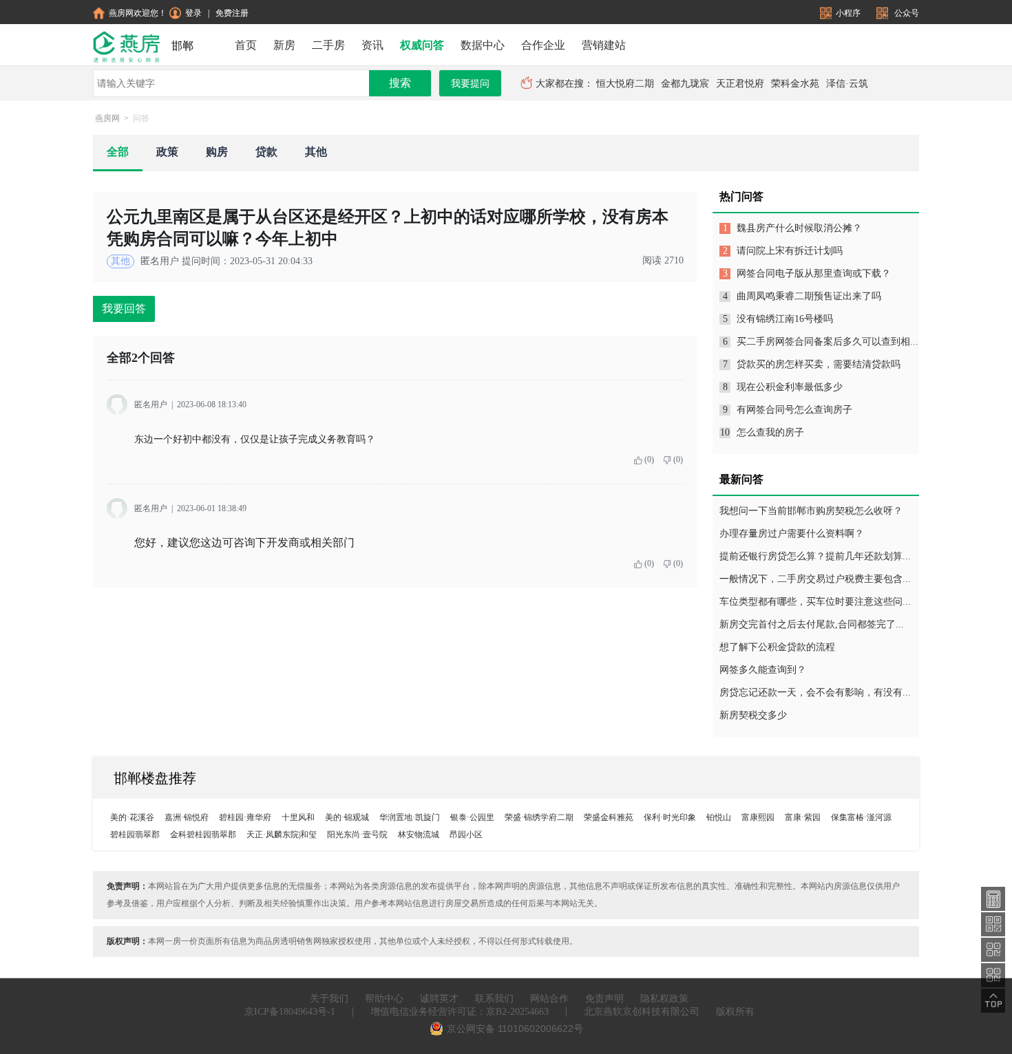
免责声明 (604, 998)
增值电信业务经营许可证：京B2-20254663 (459, 1012)
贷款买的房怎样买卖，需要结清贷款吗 (818, 364)
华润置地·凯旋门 (409, 817)
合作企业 (543, 45)
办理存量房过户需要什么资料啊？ (791, 533)
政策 (167, 152)
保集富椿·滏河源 (861, 817)
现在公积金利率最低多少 (790, 387)
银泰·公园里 (472, 817)
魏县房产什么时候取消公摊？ (799, 228)
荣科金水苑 (795, 83)
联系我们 (494, 998)
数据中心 (483, 45)
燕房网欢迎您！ (138, 13)
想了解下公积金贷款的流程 (777, 647)
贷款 (266, 152)
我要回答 (124, 308)
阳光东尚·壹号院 (357, 834)
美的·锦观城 (347, 817)
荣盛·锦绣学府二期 (539, 817)
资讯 (372, 45)
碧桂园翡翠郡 (135, 834)
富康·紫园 (803, 817)
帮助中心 (384, 998)
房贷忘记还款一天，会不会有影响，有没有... (815, 692)
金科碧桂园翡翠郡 (203, 834)
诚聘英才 (439, 998)
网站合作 (549, 998)
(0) (649, 459)
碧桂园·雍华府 (245, 817)
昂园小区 (466, 834)
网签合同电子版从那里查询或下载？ (814, 273)
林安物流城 (418, 834)
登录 (193, 13)
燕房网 (107, 118)
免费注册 (232, 13)
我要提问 (470, 83)
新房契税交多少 (753, 715)
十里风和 (298, 817)
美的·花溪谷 (132, 817)
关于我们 (329, 998)
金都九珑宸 (685, 83)
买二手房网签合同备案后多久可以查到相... (827, 341)
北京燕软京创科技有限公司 (641, 1012)
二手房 (328, 45)
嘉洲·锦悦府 (187, 817)
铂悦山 (718, 817)
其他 (316, 152)
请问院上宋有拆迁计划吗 (790, 251)
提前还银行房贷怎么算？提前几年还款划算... (815, 556)
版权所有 (735, 1012)
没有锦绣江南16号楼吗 (785, 319)
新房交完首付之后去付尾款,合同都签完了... (811, 624)
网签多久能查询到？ (762, 670)
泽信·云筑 (847, 83)
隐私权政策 (664, 998)
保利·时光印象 (670, 817)
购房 (217, 152)
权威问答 (422, 45)
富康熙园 (757, 817)
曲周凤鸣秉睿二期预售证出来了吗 (809, 296)
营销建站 (604, 45)
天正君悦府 (740, 83)
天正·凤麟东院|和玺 (281, 834)
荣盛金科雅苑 (608, 817)
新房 (284, 45)
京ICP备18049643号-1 (289, 1012)
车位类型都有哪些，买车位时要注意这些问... (815, 601)
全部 (118, 152)
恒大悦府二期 (625, 83)
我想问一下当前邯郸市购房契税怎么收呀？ (811, 511)
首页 (246, 45)
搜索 (400, 83)
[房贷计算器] (993, 898)
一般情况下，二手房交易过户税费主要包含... (815, 579)
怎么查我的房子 (770, 432)
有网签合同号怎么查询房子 (794, 410)
